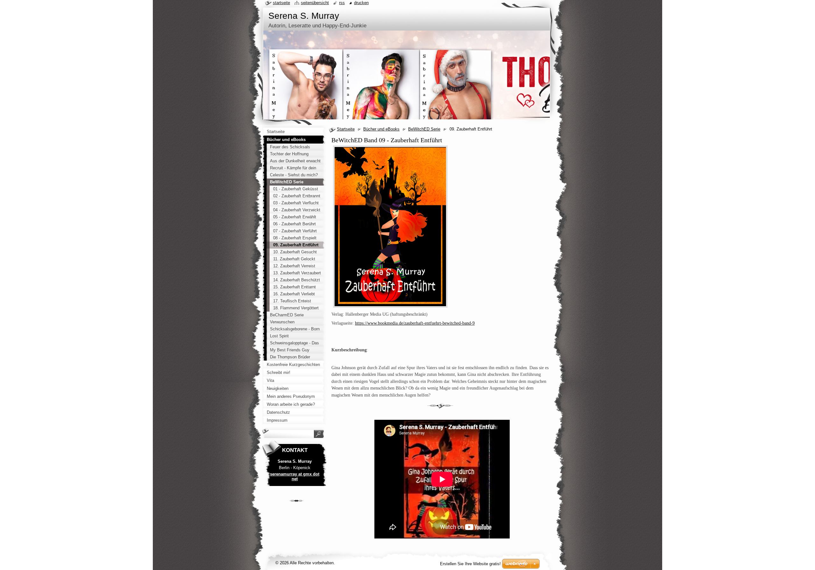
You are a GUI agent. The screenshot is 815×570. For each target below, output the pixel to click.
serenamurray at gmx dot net (294, 476)
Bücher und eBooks (381, 129)
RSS (342, 2)
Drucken (361, 2)
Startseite (346, 129)
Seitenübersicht (315, 2)
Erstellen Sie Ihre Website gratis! (470, 563)
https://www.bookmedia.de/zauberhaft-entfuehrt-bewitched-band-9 (415, 323)
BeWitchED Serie (424, 129)
